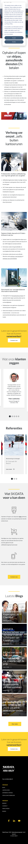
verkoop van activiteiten (10, 258)
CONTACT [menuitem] (4, 806)
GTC (10, 832)
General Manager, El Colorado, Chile (14, 401)
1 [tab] (10, 416)
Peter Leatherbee (14, 399)
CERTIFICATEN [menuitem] (6, 790)
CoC (24, 832)
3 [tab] (14, 416)
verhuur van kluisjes (16, 256)
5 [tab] (19, 416)
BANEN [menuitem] (4, 811)
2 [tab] (12, 416)
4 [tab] (16, 416)
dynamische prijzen (17, 295)
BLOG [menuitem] (3, 787)
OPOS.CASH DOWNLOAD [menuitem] (8, 795)
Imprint (14, 834)
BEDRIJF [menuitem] (4, 803)
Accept (14, 37)
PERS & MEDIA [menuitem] (5, 808)
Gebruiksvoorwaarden (17, 832)
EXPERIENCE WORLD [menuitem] (7, 792)
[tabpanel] (14, 390)
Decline (14, 41)
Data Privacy (5, 832)
